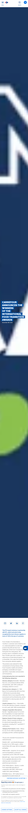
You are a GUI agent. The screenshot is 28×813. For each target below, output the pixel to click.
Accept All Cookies (20, 809)
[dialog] (14, 794)
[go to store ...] (25, 2)
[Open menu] (2, 2)
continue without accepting (16, 778)
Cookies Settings (7, 809)
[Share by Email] (5, 623)
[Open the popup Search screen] (19, 2)
